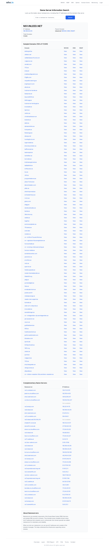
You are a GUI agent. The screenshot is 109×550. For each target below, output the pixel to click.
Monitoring (95, 2)
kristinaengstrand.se (31, 162)
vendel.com (28, 64)
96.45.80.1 (65, 416)
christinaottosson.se (31, 116)
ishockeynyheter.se (30, 146)
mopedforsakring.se (31, 80)
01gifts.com (28, 77)
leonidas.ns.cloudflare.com (33, 488)
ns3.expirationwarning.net (32, 468)
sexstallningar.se (29, 312)
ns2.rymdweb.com (30, 494)
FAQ (61, 542)
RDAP (67, 2)
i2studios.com (29, 338)
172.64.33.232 (66, 429)
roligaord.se (28, 358)
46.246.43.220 (66, 455)
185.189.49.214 (27, 31)
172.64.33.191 (66, 491)
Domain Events (85, 2)
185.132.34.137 (66, 423)
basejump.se (28, 93)
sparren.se (28, 266)
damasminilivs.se (29, 126)
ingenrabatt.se (29, 142)
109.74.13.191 (66, 390)
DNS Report (50, 542)
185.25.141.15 (66, 406)
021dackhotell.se (30, 345)
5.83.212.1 (65, 504)
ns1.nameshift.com (30, 504)
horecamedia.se (29, 244)
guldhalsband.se (29, 325)
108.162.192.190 (67, 452)
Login (101, 2)
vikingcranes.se (29, 368)
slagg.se (27, 204)
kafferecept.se (29, 149)
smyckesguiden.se (30, 364)
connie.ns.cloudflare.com (32, 400)
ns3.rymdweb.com (30, 390)
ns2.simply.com (29, 406)
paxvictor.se (28, 257)
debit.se (27, 123)
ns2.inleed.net (29, 449)
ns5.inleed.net (29, 445)
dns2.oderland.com (30, 397)
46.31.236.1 (65, 485)
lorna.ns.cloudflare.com (32, 452)
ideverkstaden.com (30, 185)
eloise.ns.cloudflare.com (32, 462)
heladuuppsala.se (30, 270)
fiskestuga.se (28, 133)
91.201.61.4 (65, 413)
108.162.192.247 (67, 400)
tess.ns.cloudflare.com (31, 436)
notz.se (27, 263)
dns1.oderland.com (30, 413)
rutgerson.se (28, 61)
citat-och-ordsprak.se (31, 306)
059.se (27, 328)
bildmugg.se (28, 100)
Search (70, 17)
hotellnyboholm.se (30, 332)
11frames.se (28, 227)
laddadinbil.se (29, 165)
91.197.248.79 (66, 501)
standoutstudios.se (30, 208)
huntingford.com (30, 139)
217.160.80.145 (66, 426)
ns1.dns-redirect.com (31, 442)
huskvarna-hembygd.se (32, 103)
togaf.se (27, 221)
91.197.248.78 (66, 459)
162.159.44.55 (66, 393)
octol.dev (27, 231)
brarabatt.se (28, 107)
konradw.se (28, 159)
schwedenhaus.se (30, 195)
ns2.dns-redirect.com (31, 475)
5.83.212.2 (65, 472)
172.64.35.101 (66, 488)
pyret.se (27, 354)
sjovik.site (27, 341)
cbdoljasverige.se (30, 296)
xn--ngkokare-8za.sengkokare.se (35, 240)
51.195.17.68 (65, 478)
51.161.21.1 (65, 468)
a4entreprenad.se (30, 191)
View (65, 51)
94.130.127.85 (66, 481)
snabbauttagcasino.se (31, 74)
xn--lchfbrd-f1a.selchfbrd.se (33, 237)
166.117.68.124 (66, 475)
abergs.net (28, 136)
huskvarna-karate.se (31, 90)
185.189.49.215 (66, 449)
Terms (67, 542)
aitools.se (27, 87)
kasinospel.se (29, 152)
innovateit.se (28, 309)
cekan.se (27, 351)
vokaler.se (28, 234)
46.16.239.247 (66, 397)
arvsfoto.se (28, 260)
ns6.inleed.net (29, 410)
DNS (72, 2)
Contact (73, 542)
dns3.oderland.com (30, 455)
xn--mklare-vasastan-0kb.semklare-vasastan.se (39, 374)
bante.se (27, 211)
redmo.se (27, 113)
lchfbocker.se (29, 169)
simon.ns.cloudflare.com (32, 429)
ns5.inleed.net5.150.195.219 (33, 419)
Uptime (77, 2)
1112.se (27, 67)
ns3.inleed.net (29, 498)
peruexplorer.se (29, 319)
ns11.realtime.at (29, 439)
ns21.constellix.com (30, 485)
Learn (43, 542)
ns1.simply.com (29, 459)
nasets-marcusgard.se (31, 299)
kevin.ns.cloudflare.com (32, 491)
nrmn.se (27, 198)
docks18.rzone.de (30, 426)
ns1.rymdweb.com (30, 465)
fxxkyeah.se (28, 129)
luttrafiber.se (28, 155)
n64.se (27, 175)
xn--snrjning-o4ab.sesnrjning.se (34, 247)
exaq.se (27, 71)
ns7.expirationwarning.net (32, 478)
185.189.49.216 (66, 498)
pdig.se (27, 279)
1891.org (27, 348)
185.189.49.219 (66, 410)
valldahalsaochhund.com (32, 58)
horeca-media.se (30, 250)
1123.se (27, 361)
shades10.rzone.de (30, 423)
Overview (36, 542)
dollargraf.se (28, 51)
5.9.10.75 (65, 439)
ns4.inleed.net (29, 432)
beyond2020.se (29, 97)
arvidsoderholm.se (30, 289)
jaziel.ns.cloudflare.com (32, 393)
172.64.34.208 (66, 462)
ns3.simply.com (29, 501)
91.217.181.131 (66, 494)
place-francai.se (29, 182)
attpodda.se (28, 371)
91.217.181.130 (66, 465)
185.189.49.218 (66, 445)
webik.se (27, 217)
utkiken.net (28, 54)
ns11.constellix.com (30, 416)
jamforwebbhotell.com (31, 335)
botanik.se (28, 120)
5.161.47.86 (65, 442)
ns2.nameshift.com (30, 472)
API (57, 542)
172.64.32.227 (66, 436)
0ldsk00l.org (28, 276)
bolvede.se (28, 302)
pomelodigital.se (29, 283)
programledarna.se (30, 178)
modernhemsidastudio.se (32, 273)
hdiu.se (27, 286)
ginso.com (28, 201)
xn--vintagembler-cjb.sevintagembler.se (36, 315)
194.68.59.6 (66, 432)
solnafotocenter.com (31, 253)
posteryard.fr (29, 293)
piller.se (27, 188)
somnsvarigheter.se (30, 224)
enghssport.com (29, 84)
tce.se (26, 172)
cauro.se (27, 322)
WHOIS (63, 2)
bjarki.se (27, 110)
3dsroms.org (28, 214)
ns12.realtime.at (29, 481)
